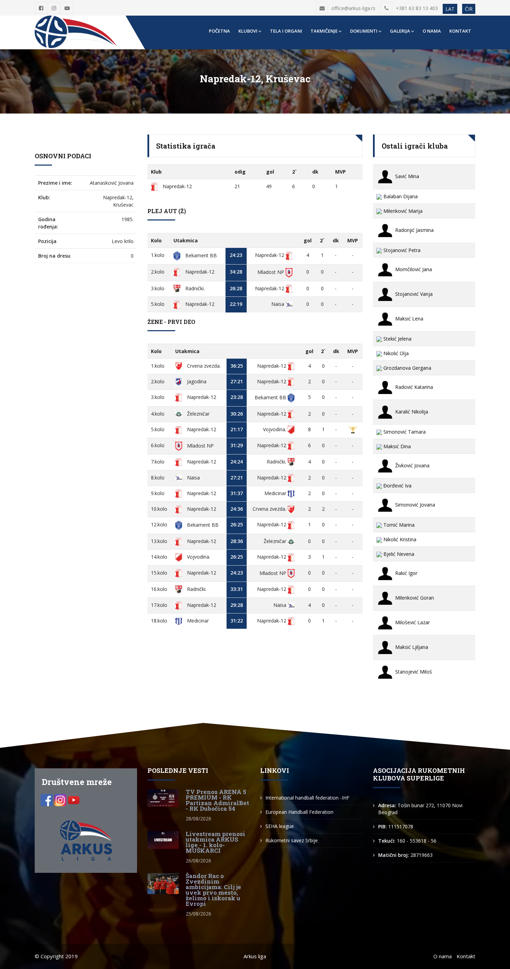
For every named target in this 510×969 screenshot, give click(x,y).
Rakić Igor (405, 573)
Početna (219, 31)
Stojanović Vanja (413, 294)
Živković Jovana (412, 465)
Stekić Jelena (396, 338)
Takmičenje (324, 31)
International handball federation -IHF (307, 797)
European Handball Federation (299, 812)
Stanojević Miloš (413, 671)
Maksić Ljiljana (411, 647)
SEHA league (279, 826)
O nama (432, 31)
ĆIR (469, 9)
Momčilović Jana (413, 269)
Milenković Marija (402, 211)
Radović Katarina (413, 387)
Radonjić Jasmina (414, 230)
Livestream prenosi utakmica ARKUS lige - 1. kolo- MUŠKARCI (215, 842)
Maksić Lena (408, 318)
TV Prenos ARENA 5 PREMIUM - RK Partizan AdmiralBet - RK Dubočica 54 (217, 800)
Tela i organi (286, 31)
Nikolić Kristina (399, 539)
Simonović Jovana (414, 504)
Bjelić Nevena (398, 554)
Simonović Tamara (404, 431)
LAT (449, 9)
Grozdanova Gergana (406, 368)
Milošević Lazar (412, 622)
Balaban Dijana (400, 196)
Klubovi (247, 31)
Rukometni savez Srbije (291, 840)
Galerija (400, 31)
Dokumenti (363, 31)
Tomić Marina (398, 524)
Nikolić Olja (395, 353)
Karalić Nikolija (411, 411)
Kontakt (460, 31)
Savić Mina (406, 176)
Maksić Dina (396, 446)
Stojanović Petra (401, 250)
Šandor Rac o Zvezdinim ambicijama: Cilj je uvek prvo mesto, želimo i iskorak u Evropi (213, 890)
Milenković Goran (414, 597)
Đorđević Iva (396, 485)
